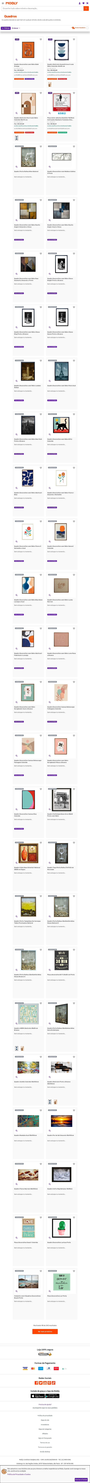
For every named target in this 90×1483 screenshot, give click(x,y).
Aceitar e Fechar (81, 1480)
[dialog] (45, 1474)
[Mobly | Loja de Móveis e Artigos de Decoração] (12, 3)
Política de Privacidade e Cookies (19, 1474)
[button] (16, 28)
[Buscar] (86, 8)
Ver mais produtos (45, 1332)
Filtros (7, 28)
